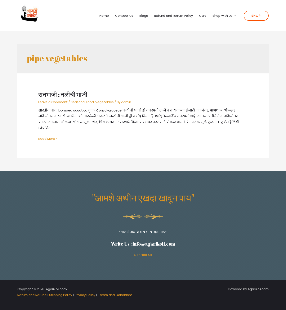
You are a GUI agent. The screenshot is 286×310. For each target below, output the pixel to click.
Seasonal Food (82, 102)
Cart (202, 15)
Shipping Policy (60, 295)
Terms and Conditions (115, 295)
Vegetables (104, 102)
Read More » (47, 138)
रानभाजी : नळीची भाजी (62, 94)
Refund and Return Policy (173, 15)
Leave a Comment (53, 102)
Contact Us (124, 15)
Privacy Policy (85, 295)
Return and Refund (31, 295)
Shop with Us (222, 15)
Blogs (143, 15)
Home (104, 15)
